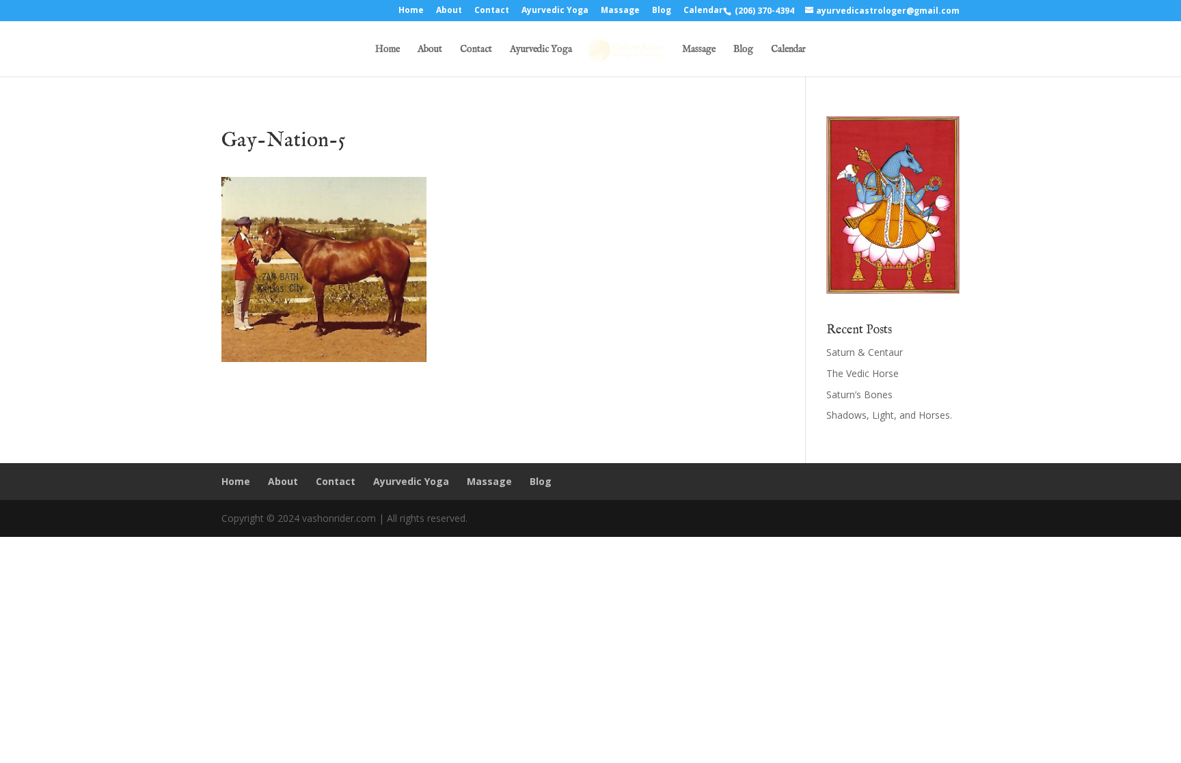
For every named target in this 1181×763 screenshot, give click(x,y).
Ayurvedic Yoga (554, 11)
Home (411, 11)
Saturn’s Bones (859, 394)
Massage (620, 11)
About (449, 11)
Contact (491, 11)
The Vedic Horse (862, 373)
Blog (661, 11)
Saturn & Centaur (864, 352)
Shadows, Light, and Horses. (889, 414)
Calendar (703, 11)
